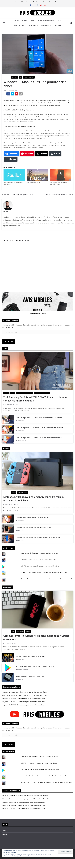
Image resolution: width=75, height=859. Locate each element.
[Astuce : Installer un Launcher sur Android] (8, 677)
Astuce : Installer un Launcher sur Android (30, 676)
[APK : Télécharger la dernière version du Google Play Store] (8, 667)
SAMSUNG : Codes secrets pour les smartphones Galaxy (39, 559)
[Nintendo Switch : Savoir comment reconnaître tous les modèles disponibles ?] (37, 471)
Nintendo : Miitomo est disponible (58, 194)
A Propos (5, 830)
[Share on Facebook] (8, 94)
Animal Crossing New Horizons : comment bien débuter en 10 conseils (44, 572)
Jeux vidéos (45, 25)
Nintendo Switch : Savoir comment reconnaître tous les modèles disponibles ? (34, 498)
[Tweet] (12, 94)
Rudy (16, 90)
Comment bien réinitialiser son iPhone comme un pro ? (34, 527)
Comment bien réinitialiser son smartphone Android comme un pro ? (38, 537)
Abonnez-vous (8, 341)
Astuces (25, 21)
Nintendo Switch (22, 492)
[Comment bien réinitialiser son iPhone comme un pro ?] (8, 528)
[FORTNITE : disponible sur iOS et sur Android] (8, 657)
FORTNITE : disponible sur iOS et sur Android (30, 656)
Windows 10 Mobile (29, 77)
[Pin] (17, 94)
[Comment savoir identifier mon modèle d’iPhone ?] (8, 518)
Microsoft (14, 77)
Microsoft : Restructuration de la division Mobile (59, 183)
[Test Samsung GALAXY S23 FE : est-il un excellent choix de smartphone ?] (8, 439)
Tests (59, 21)
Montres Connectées (46, 21)
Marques (32, 25)
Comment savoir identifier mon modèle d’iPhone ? (32, 517)
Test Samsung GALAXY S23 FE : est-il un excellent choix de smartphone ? (39, 438)
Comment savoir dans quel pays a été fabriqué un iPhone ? (40, 553)
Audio (33, 21)
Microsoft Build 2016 (33, 182)
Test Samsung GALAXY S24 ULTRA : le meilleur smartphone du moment (39, 418)
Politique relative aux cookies (22, 856)
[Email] (21, 94)
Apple (13, 631)
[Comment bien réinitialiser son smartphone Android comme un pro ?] (8, 538)
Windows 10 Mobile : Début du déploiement (21, 126)
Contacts (5, 834)
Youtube (58, 25)
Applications (19, 25)
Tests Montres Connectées (42, 393)
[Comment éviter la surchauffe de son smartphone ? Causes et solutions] (37, 609)
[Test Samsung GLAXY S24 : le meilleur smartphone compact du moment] (8, 429)
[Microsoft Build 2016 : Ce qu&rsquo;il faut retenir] (14, 175)
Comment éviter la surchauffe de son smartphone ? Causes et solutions (36, 637)
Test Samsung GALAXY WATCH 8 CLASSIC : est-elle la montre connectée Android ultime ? (36, 398)
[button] (62, 20)
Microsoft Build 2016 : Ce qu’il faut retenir (21, 110)
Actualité (15, 21)
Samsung (6, 393)
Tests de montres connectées (24, 393)
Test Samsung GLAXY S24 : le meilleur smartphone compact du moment (39, 428)
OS (20, 77)
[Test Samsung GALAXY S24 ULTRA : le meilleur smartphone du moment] (8, 419)
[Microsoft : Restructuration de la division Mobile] (60, 175)
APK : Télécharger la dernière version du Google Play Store (40, 566)
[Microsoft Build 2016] (37, 175)
